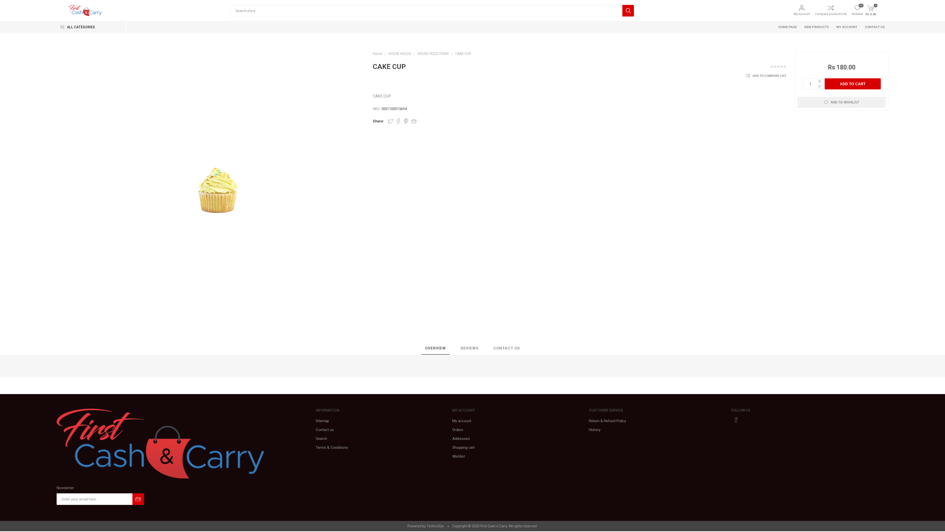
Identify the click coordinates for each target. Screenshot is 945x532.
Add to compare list (769, 76)
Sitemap (322, 421)
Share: (378, 121)
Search (321, 438)
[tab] (435, 348)
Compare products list (831, 14)
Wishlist (458, 456)
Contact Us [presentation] (506, 348)
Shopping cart (463, 447)
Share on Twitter (390, 121)
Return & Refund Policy (607, 421)
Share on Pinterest (406, 121)
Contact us (875, 27)
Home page (787, 27)
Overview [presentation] (435, 348)
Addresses (461, 438)
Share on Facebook (398, 121)
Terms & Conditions (332, 447)
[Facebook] (736, 420)
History (594, 430)
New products (816, 27)
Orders (457, 430)
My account (802, 14)
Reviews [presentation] (470, 348)
